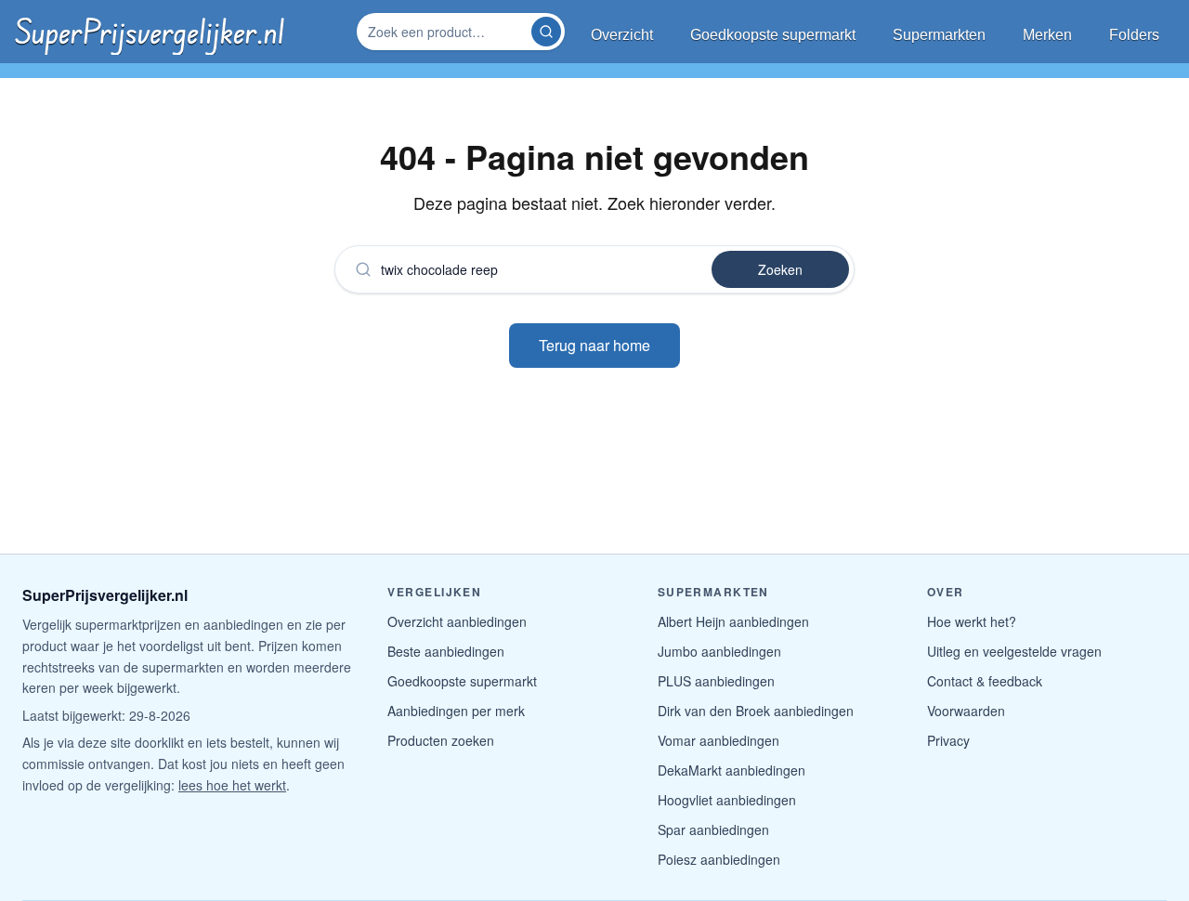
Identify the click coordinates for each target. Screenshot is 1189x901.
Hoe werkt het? (971, 621)
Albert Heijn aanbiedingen (733, 621)
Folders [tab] (1134, 35)
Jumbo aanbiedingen (719, 651)
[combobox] (446, 31)
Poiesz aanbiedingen (719, 859)
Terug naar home (594, 345)
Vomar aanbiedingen (718, 740)
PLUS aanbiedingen (716, 681)
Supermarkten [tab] (939, 35)
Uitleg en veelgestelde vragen (1014, 651)
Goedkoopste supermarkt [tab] (773, 35)
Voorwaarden (966, 710)
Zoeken (780, 269)
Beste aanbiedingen (445, 651)
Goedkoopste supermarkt (462, 681)
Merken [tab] (1047, 35)
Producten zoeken (440, 740)
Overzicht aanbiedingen (457, 621)
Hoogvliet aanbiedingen (727, 799)
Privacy (948, 740)
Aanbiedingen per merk (456, 710)
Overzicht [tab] (622, 35)
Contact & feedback (984, 681)
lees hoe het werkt (232, 785)
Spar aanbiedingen (713, 829)
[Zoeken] (546, 31)
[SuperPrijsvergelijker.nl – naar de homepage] (149, 31)
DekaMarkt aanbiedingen (731, 770)
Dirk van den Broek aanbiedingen (756, 710)
